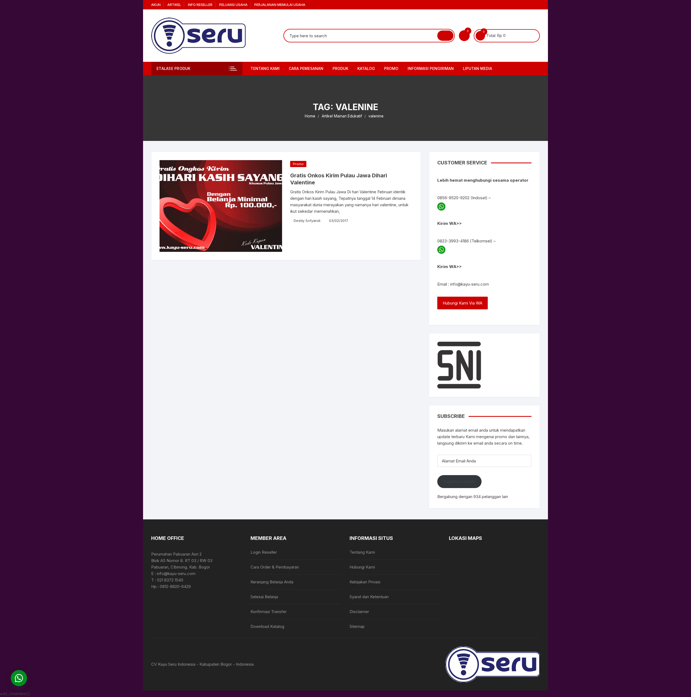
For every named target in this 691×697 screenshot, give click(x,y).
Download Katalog (267, 626)
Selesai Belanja (264, 596)
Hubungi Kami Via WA (462, 303)
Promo (298, 164)
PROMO (391, 68)
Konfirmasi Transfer (268, 611)
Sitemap (357, 626)
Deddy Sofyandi (307, 220)
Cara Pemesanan (306, 68)
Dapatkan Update (459, 481)
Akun (156, 5)
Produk (340, 68)
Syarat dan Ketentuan (369, 596)
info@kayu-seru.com (469, 284)
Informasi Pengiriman (431, 68)
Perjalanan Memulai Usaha (279, 5)
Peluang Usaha (233, 5)
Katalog (366, 68)
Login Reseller (263, 552)
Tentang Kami (265, 68)
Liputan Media (477, 68)
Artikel (174, 5)
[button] (19, 678)
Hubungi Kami (362, 567)
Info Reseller (200, 5)
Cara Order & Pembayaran (274, 567)
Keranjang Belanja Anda (271, 581)
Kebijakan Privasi (365, 581)
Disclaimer (359, 611)
